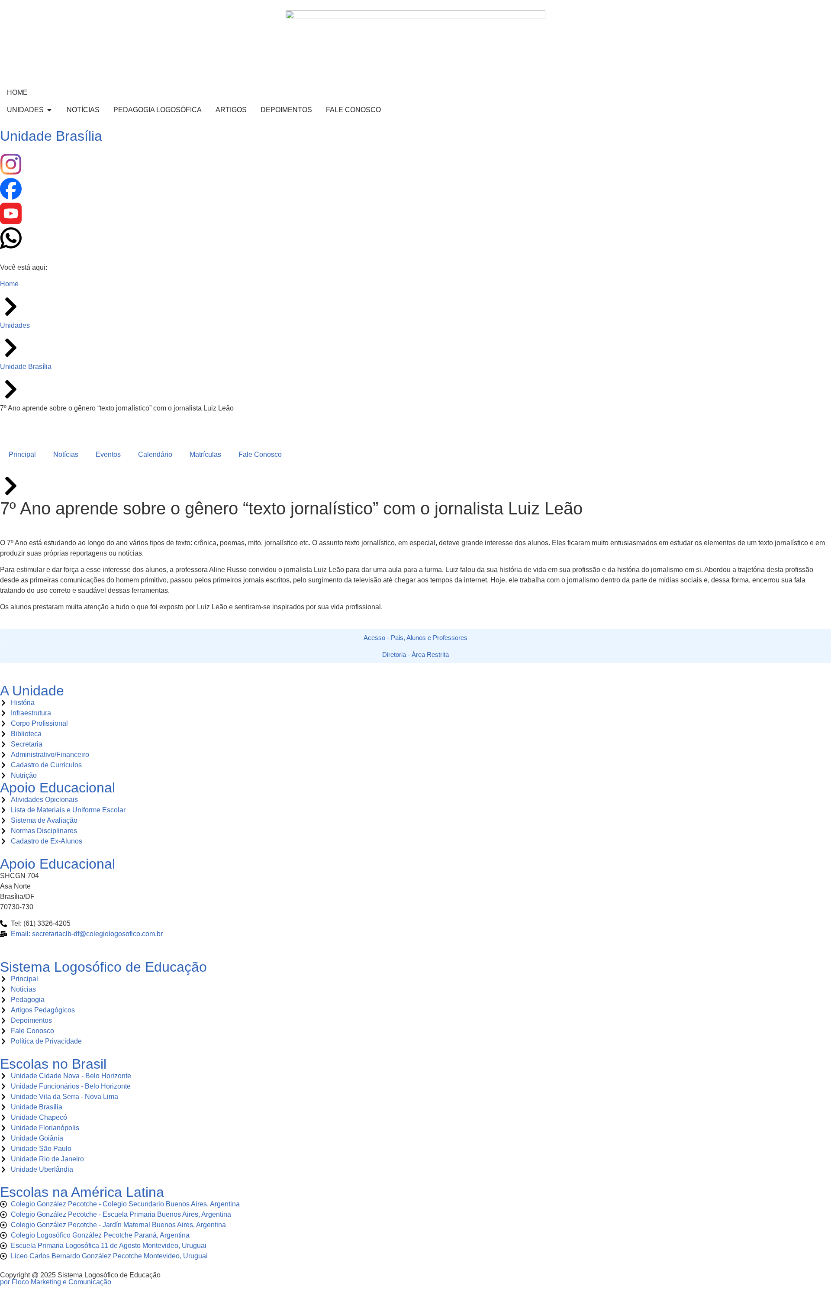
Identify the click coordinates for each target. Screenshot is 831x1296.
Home (9, 284)
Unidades (15, 325)
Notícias (65, 454)
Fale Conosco (260, 454)
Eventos (108, 454)
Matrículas (205, 454)
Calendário (155, 454)
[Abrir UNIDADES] (49, 110)
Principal (22, 454)
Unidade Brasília (51, 136)
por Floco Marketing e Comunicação (55, 1282)
